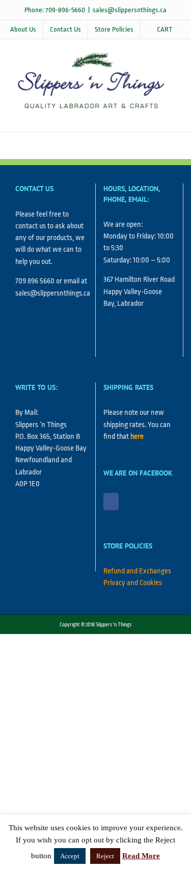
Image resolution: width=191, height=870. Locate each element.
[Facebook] (111, 501)
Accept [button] (69, 856)
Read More (141, 856)
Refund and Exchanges (137, 571)
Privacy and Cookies (132, 582)
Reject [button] (105, 856)
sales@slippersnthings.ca (130, 10)
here (137, 436)
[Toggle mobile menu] (172, 116)
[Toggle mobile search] (153, 116)
